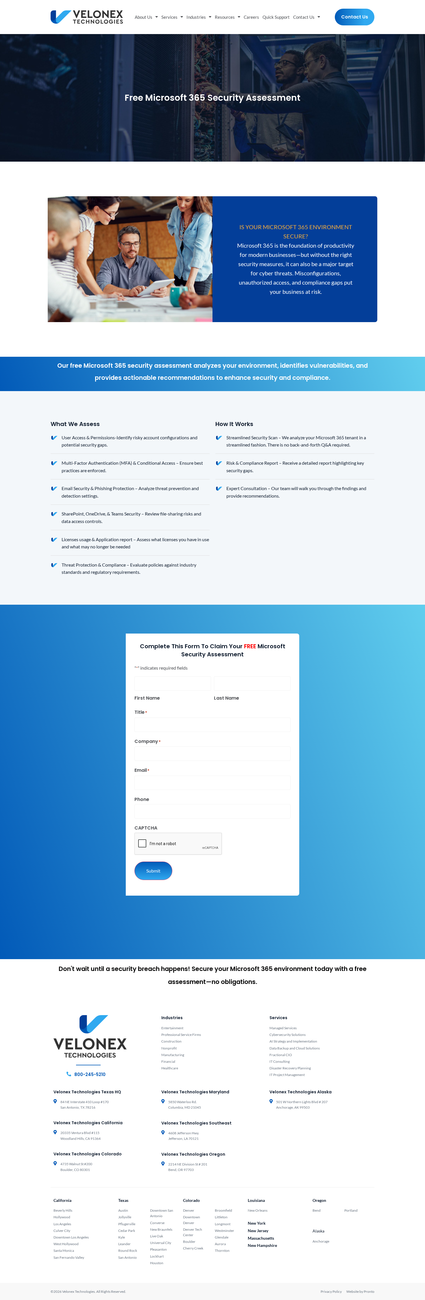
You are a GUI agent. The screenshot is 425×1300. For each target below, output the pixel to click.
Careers (251, 17)
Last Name (226, 698)
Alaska (318, 1230)
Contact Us (304, 17)
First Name (147, 698)
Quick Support (276, 17)
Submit (153, 870)
